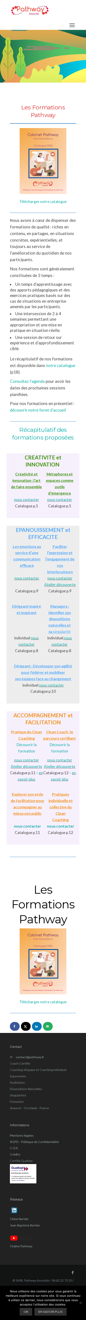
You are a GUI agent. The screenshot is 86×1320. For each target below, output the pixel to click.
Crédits (15, 1154)
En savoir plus (50, 1311)
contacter (26, 644)
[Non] (80, 1303)
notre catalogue (60, 365)
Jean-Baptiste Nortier (25, 1225)
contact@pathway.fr (28, 1057)
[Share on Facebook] (15, 1026)
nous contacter (26, 499)
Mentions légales (22, 1135)
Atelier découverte (60, 584)
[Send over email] (48, 1026)
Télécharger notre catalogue (43, 201)
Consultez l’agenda (27, 381)
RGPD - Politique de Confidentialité (34, 1142)
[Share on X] (26, 1026)
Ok (26, 1311)
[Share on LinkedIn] (37, 1026)
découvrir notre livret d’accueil (38, 410)
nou (34, 638)
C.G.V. (14, 1148)
